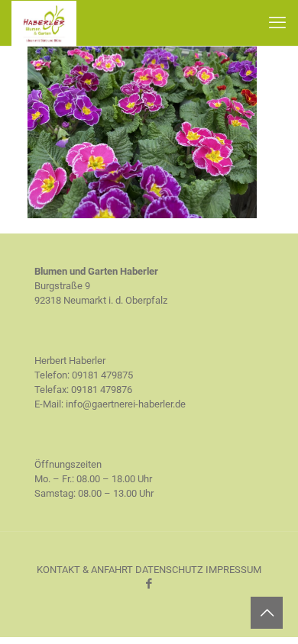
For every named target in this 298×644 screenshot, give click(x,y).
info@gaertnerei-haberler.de (126, 404)
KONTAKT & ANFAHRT (85, 569)
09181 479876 (101, 389)
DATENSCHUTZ (169, 569)
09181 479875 (102, 375)
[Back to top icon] (267, 613)
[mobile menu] (277, 23)
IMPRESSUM (233, 569)
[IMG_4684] (142, 215)
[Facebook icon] (149, 584)
